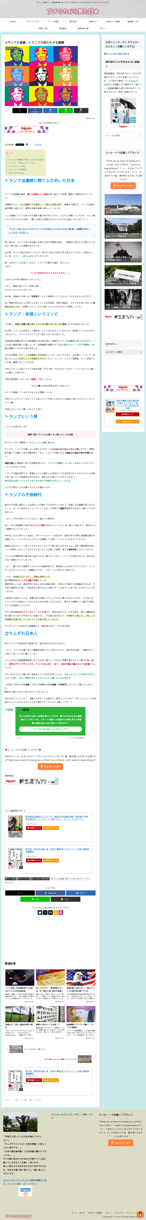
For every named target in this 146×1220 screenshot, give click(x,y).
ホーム (74, 1213)
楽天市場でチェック (34, 828)
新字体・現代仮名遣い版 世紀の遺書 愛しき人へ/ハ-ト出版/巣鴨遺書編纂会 (57, 850)
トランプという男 (16, 166)
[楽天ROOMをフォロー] (61, 912)
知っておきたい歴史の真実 (41, 879)
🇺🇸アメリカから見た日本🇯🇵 (117, 53)
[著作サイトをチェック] (40, 912)
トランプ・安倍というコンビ (21, 162)
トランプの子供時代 (17, 169)
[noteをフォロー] (50, 912)
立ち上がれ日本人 (16, 172)
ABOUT (82, 1213)
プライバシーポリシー (134, 1213)
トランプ (10, 882)
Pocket (38, 144)
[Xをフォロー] (45, 912)
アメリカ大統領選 (58, 879)
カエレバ (34, 824)
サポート (109, 1213)
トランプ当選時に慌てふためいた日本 (25, 159)
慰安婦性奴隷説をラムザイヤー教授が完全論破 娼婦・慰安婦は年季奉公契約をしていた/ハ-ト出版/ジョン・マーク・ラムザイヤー (57, 818)
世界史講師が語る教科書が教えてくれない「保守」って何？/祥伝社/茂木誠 (127, 404)
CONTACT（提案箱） (95, 1213)
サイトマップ (119, 1213)
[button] (81, 110)
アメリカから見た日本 (78, 738)
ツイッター (84, 698)
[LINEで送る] (10, 144)
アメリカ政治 (11, 879)
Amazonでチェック (50, 828)
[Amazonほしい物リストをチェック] (55, 912)
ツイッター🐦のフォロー (62, 1114)
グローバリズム (24, 879)
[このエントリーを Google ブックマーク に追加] (27, 144)
